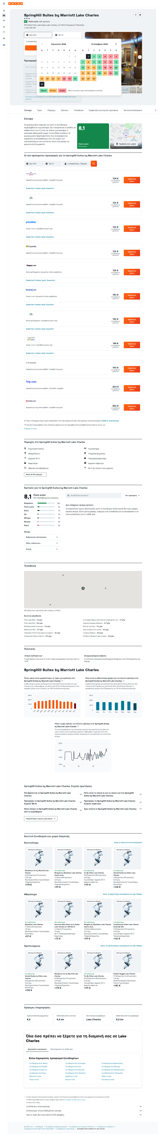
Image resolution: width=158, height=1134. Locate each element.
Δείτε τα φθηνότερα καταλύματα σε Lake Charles (122, 894)
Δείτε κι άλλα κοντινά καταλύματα (128, 842)
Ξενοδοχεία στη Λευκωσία (75, 1063)
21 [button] (64, 73)
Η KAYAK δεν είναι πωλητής (38, 1106)
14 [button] (64, 67)
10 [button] (42, 67)
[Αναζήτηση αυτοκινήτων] (4, 20)
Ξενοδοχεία (39, 1127)
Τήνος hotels (34, 1079)
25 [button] (47, 79)
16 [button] (75, 67)
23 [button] (75, 73)
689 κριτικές (44, 21)
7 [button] (64, 62)
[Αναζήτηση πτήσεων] (4, 10)
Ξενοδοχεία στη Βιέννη (38, 1070)
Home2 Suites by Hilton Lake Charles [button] (124, 874)
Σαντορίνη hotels (108, 1079)
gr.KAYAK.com (28, 1127)
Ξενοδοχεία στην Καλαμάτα (112, 1073)
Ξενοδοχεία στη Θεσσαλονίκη (113, 1070)
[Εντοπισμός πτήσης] (4, 32)
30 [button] (75, 79)
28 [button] (64, 79)
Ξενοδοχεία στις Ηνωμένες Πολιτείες (82, 1127)
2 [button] (75, 56)
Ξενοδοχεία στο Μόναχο (111, 1066)
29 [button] (70, 79)
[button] (3, 3)
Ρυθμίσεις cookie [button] (30, 429)
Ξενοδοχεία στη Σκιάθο (38, 1066)
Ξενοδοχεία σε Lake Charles (65, 1129)
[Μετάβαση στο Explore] (4, 27)
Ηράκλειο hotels (71, 1076)
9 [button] (75, 62)
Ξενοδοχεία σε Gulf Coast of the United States (39, 1129)
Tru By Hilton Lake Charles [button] (94, 873)
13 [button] (58, 67)
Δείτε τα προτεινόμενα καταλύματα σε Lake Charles (121, 946)
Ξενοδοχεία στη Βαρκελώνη (112, 1063)
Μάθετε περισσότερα (110, 421)
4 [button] (47, 62)
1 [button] (69, 56)
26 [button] (53, 79)
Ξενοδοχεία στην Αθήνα (38, 1063)
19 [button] (53, 73)
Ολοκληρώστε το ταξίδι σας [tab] (61, 1049)
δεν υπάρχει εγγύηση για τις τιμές (74, 1100)
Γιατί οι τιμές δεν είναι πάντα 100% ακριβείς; (45, 1115)
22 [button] (70, 73)
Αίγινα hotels (70, 1079)
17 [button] (42, 73)
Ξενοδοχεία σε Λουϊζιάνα (105, 1127)
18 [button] (47, 73)
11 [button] (47, 67)
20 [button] (58, 73)
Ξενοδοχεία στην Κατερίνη (75, 1073)
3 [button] (41, 62)
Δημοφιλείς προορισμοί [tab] (37, 1049)
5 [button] (53, 62)
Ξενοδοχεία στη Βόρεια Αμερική (56, 1127)
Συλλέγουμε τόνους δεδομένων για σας (43, 1110)
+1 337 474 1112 (30, 28)
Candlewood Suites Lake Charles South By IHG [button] (126, 925)
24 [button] (42, 79)
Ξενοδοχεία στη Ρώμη (37, 1073)
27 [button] (59, 79)
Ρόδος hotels (106, 1076)
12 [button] (53, 67)
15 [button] (70, 67)
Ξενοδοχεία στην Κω (73, 1066)
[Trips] (4, 38)
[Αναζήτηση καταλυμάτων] (4, 15)
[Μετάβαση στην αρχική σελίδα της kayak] (15, 3)
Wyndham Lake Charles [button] (34, 924)
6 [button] (58, 62)
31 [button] (42, 84)
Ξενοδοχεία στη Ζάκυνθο (75, 1070)
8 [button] (69, 62)
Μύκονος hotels (35, 1076)
